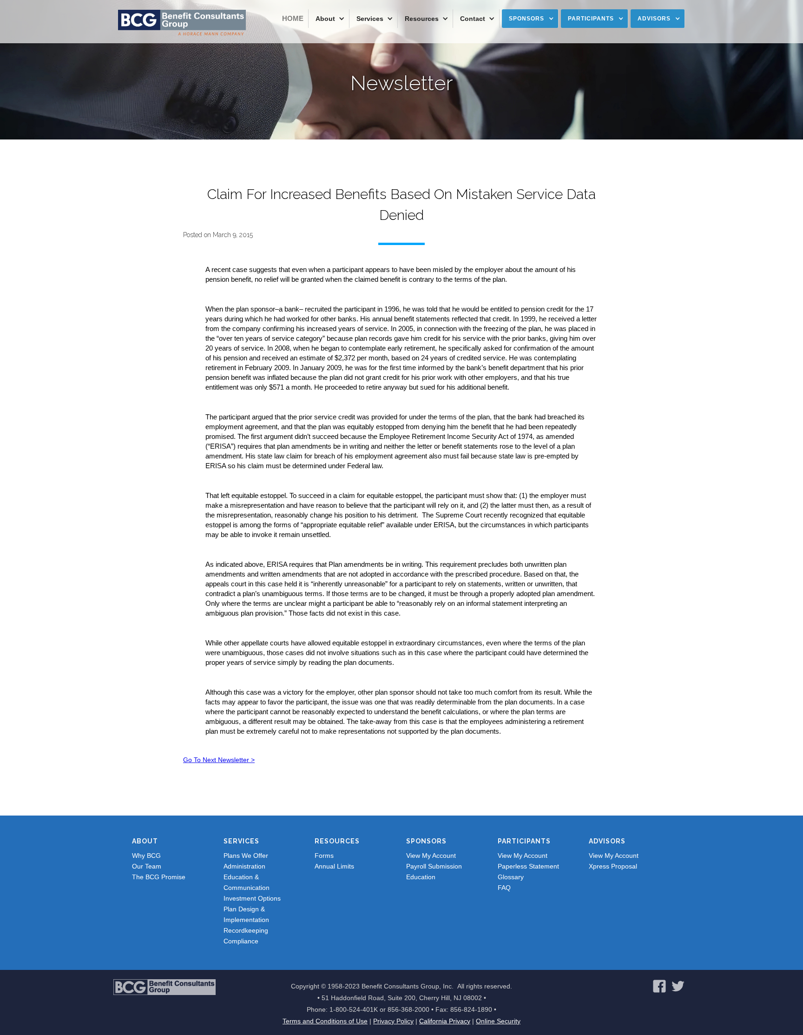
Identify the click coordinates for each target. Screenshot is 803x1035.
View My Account (431, 855)
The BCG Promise (158, 877)
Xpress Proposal (613, 866)
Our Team (146, 866)
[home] (182, 23)
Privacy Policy (393, 1021)
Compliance (241, 941)
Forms (324, 855)
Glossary (511, 877)
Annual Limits (334, 866)
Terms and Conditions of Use (325, 1021)
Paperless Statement (528, 866)
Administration (244, 866)
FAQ (504, 887)
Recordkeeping (246, 930)
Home (292, 18)
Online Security (498, 1021)
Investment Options (252, 898)
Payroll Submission (434, 866)
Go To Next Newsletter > (219, 759)
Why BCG (146, 855)
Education (420, 877)
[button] (329, 18)
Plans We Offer (246, 855)
